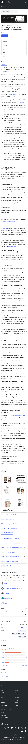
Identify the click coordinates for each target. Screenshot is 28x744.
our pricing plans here (13, 246)
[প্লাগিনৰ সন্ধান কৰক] (16, 11)
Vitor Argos (7, 593)
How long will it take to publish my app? (6, 566)
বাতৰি (2, 687)
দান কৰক (17, 702)
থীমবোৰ (16, 687)
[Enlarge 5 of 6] (11, 498)
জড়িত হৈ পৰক (17, 697)
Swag (17, 705)
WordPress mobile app (19, 415)
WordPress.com (6, 710)
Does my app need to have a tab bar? (11, 547)
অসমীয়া (6, 724)
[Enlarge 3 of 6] (11, 487)
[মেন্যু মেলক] (25, 2)
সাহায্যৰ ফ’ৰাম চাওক (5, 676)
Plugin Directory (5, 6)
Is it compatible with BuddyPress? (10, 538)
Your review (4, 665)
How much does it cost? (7, 519)
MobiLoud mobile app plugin (14, 94)
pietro (2, 32)
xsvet (5, 603)
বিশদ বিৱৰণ (5, 41)
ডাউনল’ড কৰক (4, 36)
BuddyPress (5, 717)
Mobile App (14, 633)
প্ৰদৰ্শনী (16, 685)
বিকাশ (4, 52)
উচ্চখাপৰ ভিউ (3, 640)
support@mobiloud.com (9, 221)
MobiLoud (4, 65)
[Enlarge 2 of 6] (24, 475)
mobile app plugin (22, 633)
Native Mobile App (22, 636)
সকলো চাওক (24, 665)
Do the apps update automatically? (10, 556)
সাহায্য (4, 56)
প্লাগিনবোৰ (17, 690)
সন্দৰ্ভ (2, 685)
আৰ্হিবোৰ (16, 693)
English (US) (24, 627)
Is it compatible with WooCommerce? (11, 543)
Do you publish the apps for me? (10, 561)
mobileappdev (8, 598)
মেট (2, 712)
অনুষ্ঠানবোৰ (17, 700)
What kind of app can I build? (9, 524)
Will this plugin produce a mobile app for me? (7, 533)
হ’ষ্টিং (2, 690)
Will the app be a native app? (9, 528)
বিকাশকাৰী (3, 702)
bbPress (4, 715)
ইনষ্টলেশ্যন (5, 49)
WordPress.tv (5, 705)
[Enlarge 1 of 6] (11, 475)
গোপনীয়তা (3, 693)
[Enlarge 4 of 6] (24, 487)
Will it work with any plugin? (8, 552)
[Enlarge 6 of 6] (24, 498)
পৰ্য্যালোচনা (5, 45)
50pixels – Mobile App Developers (13, 588)
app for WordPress (22, 630)
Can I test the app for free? (8, 514)
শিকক (2, 697)
